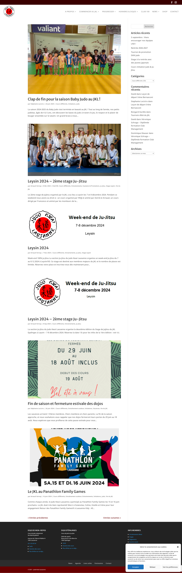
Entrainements (76, 186)
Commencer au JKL (88, 12)
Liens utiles (88, 563)
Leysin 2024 (38, 248)
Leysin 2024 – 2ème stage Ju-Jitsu (57, 181)
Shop (164, 12)
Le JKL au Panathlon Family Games (57, 491)
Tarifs (31, 546)
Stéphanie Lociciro (37, 104)
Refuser (152, 567)
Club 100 (145, 12)
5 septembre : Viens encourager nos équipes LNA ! (142, 40)
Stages (131, 537)
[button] (178, 547)
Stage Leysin (110, 186)
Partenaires (99, 563)
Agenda (78, 563)
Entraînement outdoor (76, 408)
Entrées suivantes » (112, 517)
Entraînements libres (135, 534)
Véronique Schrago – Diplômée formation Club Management (142, 139)
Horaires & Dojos (127, 12)
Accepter (135, 567)
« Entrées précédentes (38, 517)
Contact (174, 12)
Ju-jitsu (102, 186)
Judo (78, 104)
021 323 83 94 (32, 543)
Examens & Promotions (91, 186)
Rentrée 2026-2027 (139, 48)
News (154, 12)
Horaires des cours (35, 549)
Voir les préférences (170, 567)
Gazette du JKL (133, 542)
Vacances (96, 408)
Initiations (72, 104)
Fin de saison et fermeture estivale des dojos (65, 403)
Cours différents (61, 104)
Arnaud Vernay (36, 186)
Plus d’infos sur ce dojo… (36, 551)
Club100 (55, 186)
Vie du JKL (104, 408)
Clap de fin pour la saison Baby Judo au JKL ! (64, 99)
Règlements (133, 539)
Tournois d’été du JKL (140, 115)
